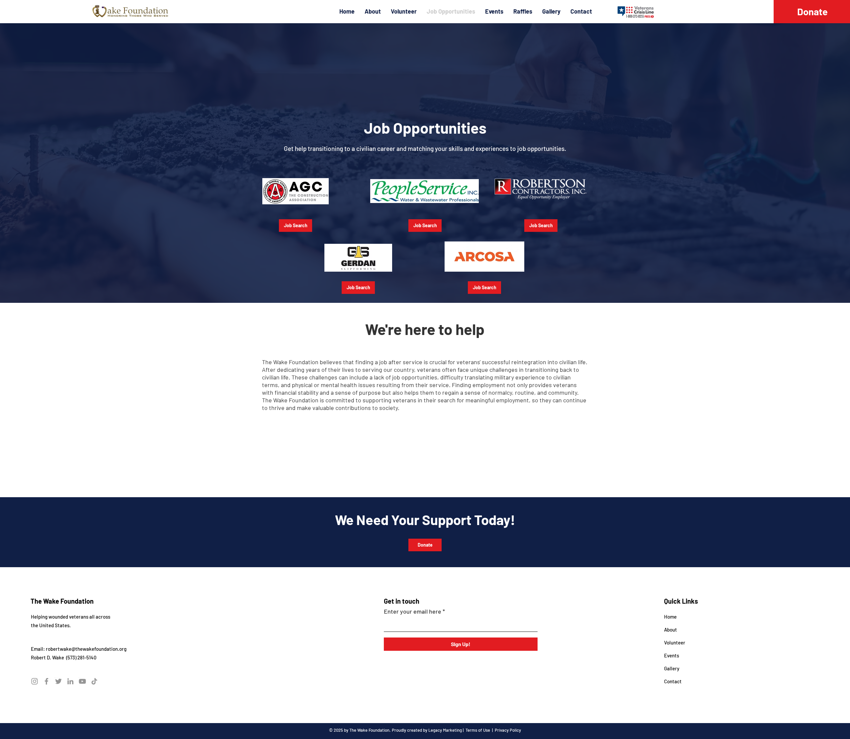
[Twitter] (58, 681)
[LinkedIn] (70, 681)
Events (671, 655)
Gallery (671, 668)
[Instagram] (34, 681)
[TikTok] (94, 681)
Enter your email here (412, 611)
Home (670, 617)
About (670, 630)
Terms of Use (478, 730)
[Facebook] (46, 681)
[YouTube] (82, 681)
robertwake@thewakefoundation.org (86, 649)
